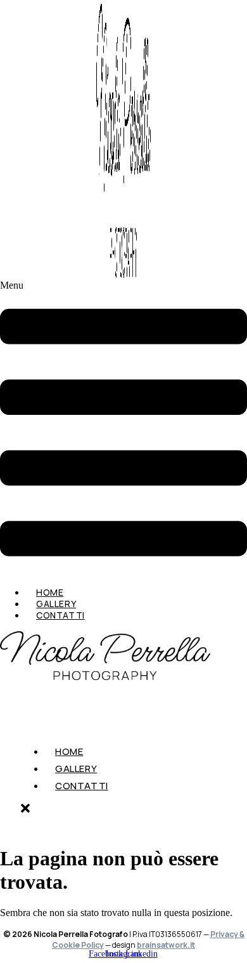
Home (69, 751)
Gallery (76, 768)
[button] (123, 428)
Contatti (60, 615)
